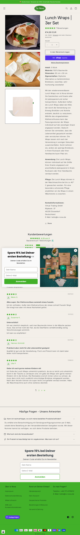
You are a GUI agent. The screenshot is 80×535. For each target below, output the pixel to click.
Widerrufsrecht (10, 500)
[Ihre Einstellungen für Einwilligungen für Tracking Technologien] (3, 531)
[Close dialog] (75, 250)
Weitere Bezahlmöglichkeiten (60, 62)
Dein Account (34, 496)
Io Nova (42, 534)
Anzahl (47, 41)
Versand (55, 35)
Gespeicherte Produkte (37, 500)
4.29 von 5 (45, 238)
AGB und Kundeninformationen (13, 506)
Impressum (9, 491)
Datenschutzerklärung (13, 496)
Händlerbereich (35, 491)
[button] (4, 8)
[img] (12, 294)
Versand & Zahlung (36, 509)
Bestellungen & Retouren (38, 505)
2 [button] (39, 390)
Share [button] (50, 223)
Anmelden (40, 477)
